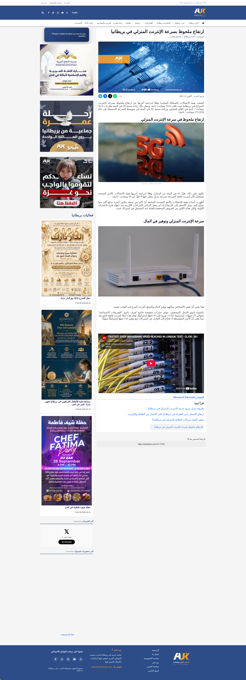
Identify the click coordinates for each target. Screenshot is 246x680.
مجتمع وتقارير (175, 36)
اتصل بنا (67, 3)
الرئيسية (203, 23)
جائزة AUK (89, 23)
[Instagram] (58, 12)
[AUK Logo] (181, 665)
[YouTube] (62, 12)
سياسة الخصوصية (55, 3)
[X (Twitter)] (67, 12)
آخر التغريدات (83, 521)
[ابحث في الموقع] (42, 12)
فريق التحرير (198, 96)
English (75, 13)
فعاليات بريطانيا (82, 215)
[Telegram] (100, 96)
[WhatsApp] (115, 96)
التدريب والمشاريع (104, 23)
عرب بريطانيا (179, 23)
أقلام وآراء (149, 23)
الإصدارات (78, 23)
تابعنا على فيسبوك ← (66, 634)
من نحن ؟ (116, 650)
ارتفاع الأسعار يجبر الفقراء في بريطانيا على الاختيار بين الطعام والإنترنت (166, 414)
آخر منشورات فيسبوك (79, 551)
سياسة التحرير (153, 666)
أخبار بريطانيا (194, 23)
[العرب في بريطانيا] (199, 13)
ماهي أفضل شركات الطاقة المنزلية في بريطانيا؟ (178, 419)
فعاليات (128, 23)
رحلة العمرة (118, 23)
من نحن (43, 3)
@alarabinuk (66, 542)
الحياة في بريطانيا (163, 23)
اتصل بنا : (116, 667)
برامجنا (137, 23)
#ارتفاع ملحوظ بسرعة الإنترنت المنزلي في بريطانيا (178, 427)
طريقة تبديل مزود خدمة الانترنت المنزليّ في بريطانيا (176, 408)
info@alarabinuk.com (101, 667)
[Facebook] (48, 12)
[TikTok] (53, 12)
